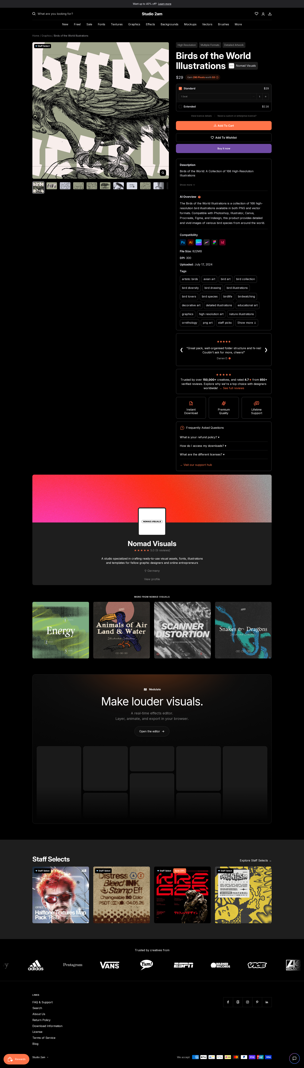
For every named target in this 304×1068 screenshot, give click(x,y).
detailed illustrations (219, 305)
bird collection (245, 279)
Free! (77, 24)
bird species (210, 296)
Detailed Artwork (234, 44)
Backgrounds (169, 24)
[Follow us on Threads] (238, 1002)
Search (37, 1008)
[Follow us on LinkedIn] (267, 1002)
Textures (117, 24)
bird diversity (190, 288)
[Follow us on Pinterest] (257, 1002)
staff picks (225, 322)
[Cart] (270, 13)
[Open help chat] (294, 1058)
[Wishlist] (256, 13)
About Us (38, 1014)
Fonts (101, 24)
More (238, 24)
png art (208, 322)
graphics (187, 314)
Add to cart (226, 125)
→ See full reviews (231, 388)
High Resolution (187, 44)
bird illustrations (237, 288)
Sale (89, 24)
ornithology (189, 322)
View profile (152, 579)
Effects (150, 24)
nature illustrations (241, 314)
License (37, 1032)
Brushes (223, 24)
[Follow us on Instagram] (247, 1002)
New (65, 24)
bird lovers (189, 296)
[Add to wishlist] (84, 606)
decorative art (191, 305)
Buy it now (223, 148)
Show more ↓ (246, 322)
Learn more (164, 3)
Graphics (134, 24)
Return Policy (41, 1020)
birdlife (227, 296)
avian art (209, 279)
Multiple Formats (210, 44)
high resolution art (211, 314)
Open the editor (151, 731)
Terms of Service (43, 1038)
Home (35, 35)
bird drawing (212, 288)
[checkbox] (223, 88)
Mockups (190, 24)
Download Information (47, 1026)
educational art (248, 305)
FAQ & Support (42, 1002)
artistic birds (190, 279)
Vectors (207, 24)
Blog (35, 1043)
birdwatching (246, 296)
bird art (225, 279)
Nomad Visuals (152, 543)
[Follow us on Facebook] (228, 1002)
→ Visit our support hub (196, 465)
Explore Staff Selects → (256, 860)
